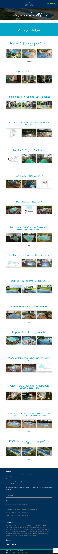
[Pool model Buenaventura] (29, 184)
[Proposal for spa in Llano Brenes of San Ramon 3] (29, 133)
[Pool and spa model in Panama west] (13, 263)
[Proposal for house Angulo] (13, 79)
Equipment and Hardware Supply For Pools (17, 515)
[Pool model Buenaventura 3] (13, 184)
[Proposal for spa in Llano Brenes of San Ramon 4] (44, 133)
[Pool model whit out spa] (13, 210)
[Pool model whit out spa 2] (29, 210)
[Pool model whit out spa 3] (44, 210)
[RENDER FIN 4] (44, 53)
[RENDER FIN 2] (13, 53)
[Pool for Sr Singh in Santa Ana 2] (44, 158)
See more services (10, 517)
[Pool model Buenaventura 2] (44, 184)
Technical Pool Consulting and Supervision (18, 512)
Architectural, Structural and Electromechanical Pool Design (23, 509)
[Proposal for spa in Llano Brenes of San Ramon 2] (13, 133)
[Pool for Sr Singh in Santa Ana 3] (29, 158)
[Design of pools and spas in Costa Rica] (13, 340)
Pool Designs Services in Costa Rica (15, 507)
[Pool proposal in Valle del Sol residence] (13, 105)
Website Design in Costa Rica (20, 552)
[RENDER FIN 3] (29, 53)
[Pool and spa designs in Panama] (13, 237)
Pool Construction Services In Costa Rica (17, 504)
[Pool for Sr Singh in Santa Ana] (13, 158)
